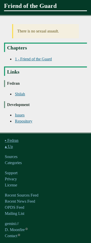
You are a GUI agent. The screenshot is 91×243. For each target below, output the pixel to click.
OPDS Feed (14, 207)
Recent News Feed (20, 201)
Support (11, 173)
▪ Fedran (11, 140)
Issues (20, 115)
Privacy (11, 179)
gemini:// (12, 223)
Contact (11, 236)
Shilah (20, 94)
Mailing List (14, 213)
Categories (13, 163)
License (11, 185)
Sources (11, 156)
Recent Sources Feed (21, 195)
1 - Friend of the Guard (33, 59)
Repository (23, 121)
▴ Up (9, 146)
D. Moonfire (15, 230)
